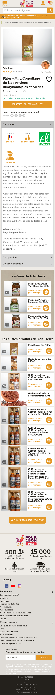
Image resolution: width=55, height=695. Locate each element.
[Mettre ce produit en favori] (49, 79)
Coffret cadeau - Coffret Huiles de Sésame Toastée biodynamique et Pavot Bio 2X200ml (38, 474)
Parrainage (4, 601)
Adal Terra (8, 68)
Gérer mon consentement (27, 692)
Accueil (6, 23)
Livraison (4, 598)
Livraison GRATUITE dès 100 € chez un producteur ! (23, 16)
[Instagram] (19, 586)
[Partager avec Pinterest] (20, 115)
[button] (27, 104)
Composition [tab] (10, 257)
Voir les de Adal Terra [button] (27, 520)
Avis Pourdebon (6, 610)
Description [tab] (9, 124)
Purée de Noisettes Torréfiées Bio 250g (38, 317)
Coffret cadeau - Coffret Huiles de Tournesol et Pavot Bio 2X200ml (38, 431)
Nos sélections (6, 607)
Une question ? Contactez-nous (13, 626)
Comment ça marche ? (9, 595)
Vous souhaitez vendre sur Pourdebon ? (17, 641)
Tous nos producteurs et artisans (14, 616)
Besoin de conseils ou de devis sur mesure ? (18, 638)
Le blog (3, 619)
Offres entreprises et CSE (10, 644)
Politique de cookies (26, 687)
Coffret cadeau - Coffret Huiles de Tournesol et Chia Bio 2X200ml (39, 452)
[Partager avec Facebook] (16, 115)
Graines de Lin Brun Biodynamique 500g (39, 394)
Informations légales (25, 685)
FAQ (2, 629)
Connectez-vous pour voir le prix (27, 104)
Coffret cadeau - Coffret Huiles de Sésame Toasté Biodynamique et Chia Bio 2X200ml (40, 496)
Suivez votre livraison (9, 632)
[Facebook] (6, 586)
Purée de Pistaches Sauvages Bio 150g (38, 301)
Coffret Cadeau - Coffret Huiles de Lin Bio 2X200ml (39, 377)
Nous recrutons (6, 635)
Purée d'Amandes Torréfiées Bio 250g (38, 285)
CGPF (26, 682)
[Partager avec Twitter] (12, 115)
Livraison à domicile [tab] (13, 263)
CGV (26, 680)
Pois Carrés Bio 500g (39, 345)
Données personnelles (25, 690)
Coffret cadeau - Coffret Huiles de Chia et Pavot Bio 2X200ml (40, 411)
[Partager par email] (23, 115)
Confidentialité (37, 664)
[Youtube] (13, 586)
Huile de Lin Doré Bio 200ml (39, 360)
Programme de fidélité (9, 604)
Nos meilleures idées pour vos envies (15, 613)
